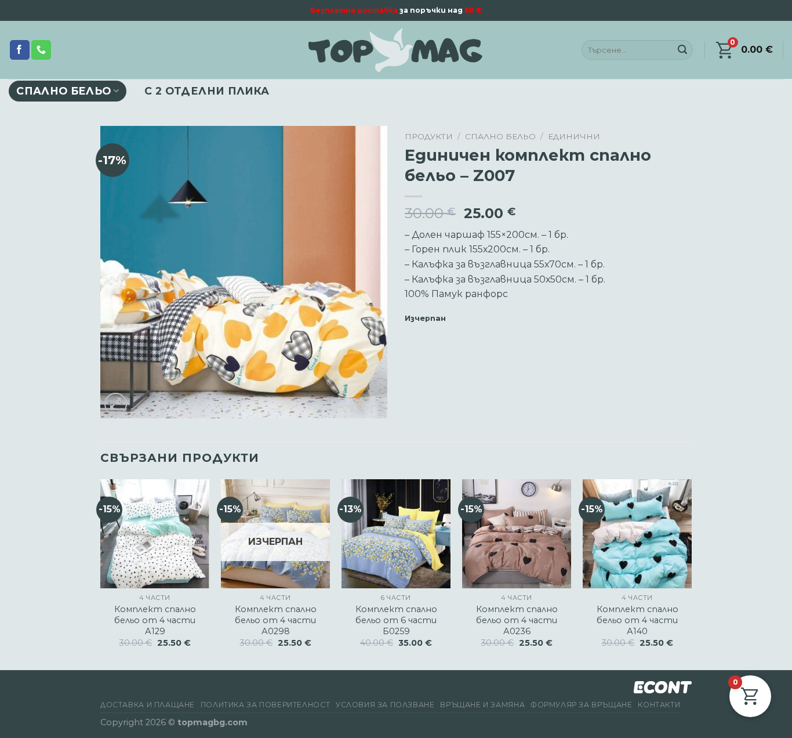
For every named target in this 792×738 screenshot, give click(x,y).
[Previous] (101, 573)
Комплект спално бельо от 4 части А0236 (517, 620)
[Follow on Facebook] (20, 50)
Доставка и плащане (147, 704)
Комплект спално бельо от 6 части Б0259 (396, 620)
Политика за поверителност (265, 704)
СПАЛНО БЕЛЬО (63, 91)
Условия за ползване (385, 704)
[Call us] (41, 50)
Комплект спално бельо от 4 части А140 (637, 620)
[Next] (691, 573)
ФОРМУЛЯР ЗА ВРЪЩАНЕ (582, 704)
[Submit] (682, 50)
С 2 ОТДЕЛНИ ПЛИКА (206, 91)
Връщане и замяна (482, 704)
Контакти (659, 704)
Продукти (429, 136)
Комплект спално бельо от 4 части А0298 (276, 620)
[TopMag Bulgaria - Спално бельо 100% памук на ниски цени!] (396, 50)
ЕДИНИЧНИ (574, 136)
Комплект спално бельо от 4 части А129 (155, 620)
